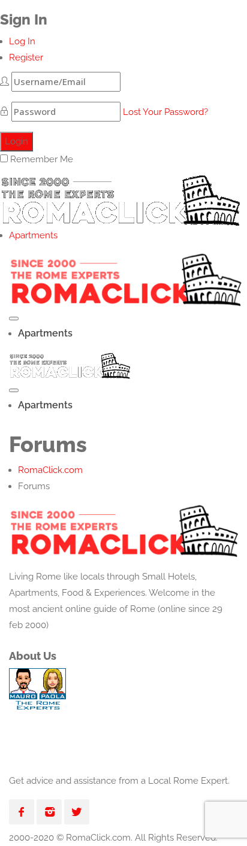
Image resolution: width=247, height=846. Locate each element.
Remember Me (41, 159)
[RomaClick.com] (120, 197)
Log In (22, 41)
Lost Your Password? (165, 112)
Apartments (33, 235)
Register (26, 57)
